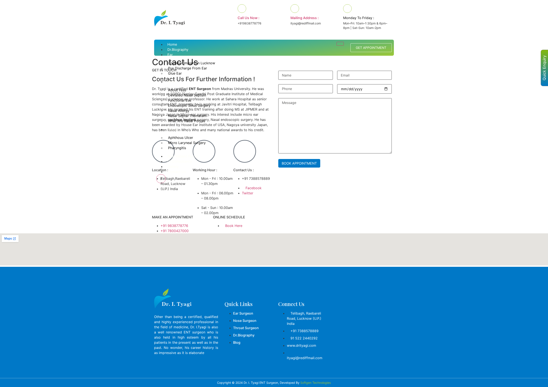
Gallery (173, 166)
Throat (172, 129)
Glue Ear (175, 73)
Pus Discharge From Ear (187, 68)
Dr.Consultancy (179, 161)
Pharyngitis (177, 148)
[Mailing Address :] (294, 8)
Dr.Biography (177, 49)
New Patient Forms (182, 156)
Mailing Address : (304, 18)
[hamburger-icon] (340, 44)
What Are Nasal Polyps (186, 121)
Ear (170, 54)
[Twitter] (172, 365)
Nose (171, 82)
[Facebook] (159, 365)
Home (172, 44)
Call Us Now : (248, 18)
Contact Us (176, 172)
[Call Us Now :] (242, 8)
